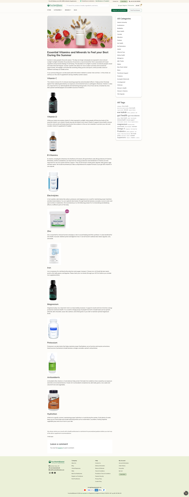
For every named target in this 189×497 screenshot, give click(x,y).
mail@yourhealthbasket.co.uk (57, 469)
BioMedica (120, 28)
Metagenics (120, 58)
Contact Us (115, 1)
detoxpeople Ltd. (85, 493)
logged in (60, 448)
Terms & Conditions (100, 471)
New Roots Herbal (122, 67)
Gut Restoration (121, 46)
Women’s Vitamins (122, 91)
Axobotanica (120, 25)
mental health (120, 126)
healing (118, 118)
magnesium (122, 124)
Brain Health (120, 31)
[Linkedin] (55, 473)
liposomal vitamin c (134, 121)
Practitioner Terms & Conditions (103, 473)
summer (132, 135)
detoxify (126, 110)
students (128, 135)
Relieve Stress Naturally (125, 133)
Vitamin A (128, 137)
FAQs (73, 471)
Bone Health (125, 106)
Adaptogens (119, 106)
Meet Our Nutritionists (77, 473)
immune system (120, 121)
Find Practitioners (135, 10)
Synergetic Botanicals (123, 79)
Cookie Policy (98, 481)
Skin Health (133, 133)
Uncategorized (121, 82)
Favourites (121, 468)
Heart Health (124, 118)
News (118, 70)
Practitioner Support (122, 73)
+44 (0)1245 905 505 (55, 468)
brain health (132, 108)
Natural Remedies (128, 126)
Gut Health (120, 43)
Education (120, 37)
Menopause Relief (131, 124)
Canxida (119, 34)
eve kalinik (122, 112)
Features (119, 40)
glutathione (133, 112)
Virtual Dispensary (76, 468)
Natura (119, 64)
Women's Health (121, 88)
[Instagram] (49, 473)
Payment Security (99, 476)
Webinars (120, 85)
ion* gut (129, 121)
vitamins (137, 137)
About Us (74, 463)
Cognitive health (120, 110)
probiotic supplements (130, 131)
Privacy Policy (98, 478)
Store (49, 10)
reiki (135, 131)
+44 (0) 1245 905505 (135, 1)
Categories (57, 10)
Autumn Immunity (122, 22)
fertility (128, 112)
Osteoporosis (128, 129)
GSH (136, 112)
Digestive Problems (132, 110)
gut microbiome (134, 116)
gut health (122, 115)
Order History (122, 465)
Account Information (124, 463)
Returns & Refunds (99, 468)
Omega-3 (121, 129)
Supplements (121, 137)
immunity (125, 121)
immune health (121, 120)
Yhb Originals (120, 94)
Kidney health (121, 55)
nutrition (134, 126)
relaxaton (119, 133)
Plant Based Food (134, 129)
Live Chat (124, 1)
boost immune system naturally (123, 108)
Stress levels (123, 135)
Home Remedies (133, 118)
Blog (75, 10)
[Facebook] (52, 473)
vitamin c (133, 137)
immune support (130, 120)
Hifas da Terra (121, 52)
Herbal (119, 49)
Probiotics (120, 76)
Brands (67, 10)
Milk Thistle (120, 61)
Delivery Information (100, 465)
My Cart (121, 471)
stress (119, 135)
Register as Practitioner (119, 10)
